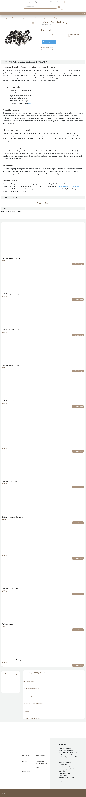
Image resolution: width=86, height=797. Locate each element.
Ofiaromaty (26, 711)
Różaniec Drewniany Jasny (10, 365)
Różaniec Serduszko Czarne (11, 329)
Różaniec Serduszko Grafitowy (12, 553)
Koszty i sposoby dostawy (41, 759)
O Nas (23, 759)
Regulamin (24, 761)
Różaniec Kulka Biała (9, 446)
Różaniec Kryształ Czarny (10, 294)
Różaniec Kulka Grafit (9, 481)
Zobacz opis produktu (47, 47)
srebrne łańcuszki (77, 186)
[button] (33, 23)
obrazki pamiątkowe (64, 186)
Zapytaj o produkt (48, 42)
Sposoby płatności (40, 761)
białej (29, 103)
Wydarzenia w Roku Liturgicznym (32, 718)
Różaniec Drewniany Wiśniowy (12, 258)
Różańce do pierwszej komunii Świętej (48, 18)
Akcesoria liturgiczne (29, 681)
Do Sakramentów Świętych (19, 18)
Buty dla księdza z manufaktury (31, 688)
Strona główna (6, 18)
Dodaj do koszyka (79, 264)
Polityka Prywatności (40, 768)
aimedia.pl (82, 793)
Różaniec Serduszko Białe (10, 588)
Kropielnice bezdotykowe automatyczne (33, 703)
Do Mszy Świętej (28, 696)
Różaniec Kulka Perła (9, 401)
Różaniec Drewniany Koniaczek (12, 517)
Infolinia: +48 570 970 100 (56, 2)
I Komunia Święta (31, 18)
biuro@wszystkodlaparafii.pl (33, 2)
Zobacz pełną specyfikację (48, 50)
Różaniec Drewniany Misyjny (11, 624)
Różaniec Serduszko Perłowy (11, 660)
